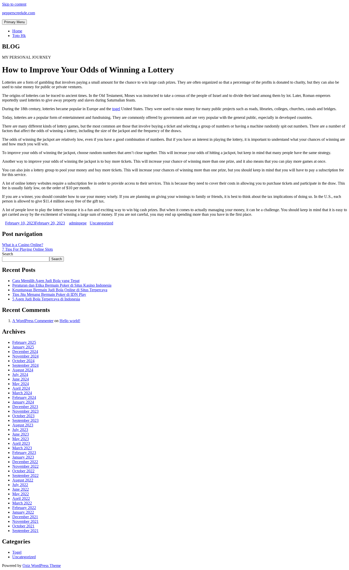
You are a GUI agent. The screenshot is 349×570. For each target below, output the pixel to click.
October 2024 (23, 361)
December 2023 (25, 406)
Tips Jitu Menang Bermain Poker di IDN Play (49, 294)
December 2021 (25, 517)
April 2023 (21, 443)
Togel (16, 552)
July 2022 (20, 485)
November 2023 (25, 411)
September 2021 (25, 530)
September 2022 (25, 475)
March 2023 (22, 448)
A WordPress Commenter (32, 321)
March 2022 (22, 503)
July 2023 (20, 429)
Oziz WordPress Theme (41, 565)
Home (17, 31)
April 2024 (21, 388)
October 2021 (23, 526)
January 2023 (23, 457)
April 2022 (21, 498)
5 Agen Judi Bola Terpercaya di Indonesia (46, 299)
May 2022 (20, 494)
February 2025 (24, 342)
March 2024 (22, 393)
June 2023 (20, 434)
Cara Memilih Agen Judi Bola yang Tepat (45, 280)
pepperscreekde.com (18, 13)
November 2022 (25, 466)
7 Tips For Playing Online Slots (27, 249)
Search (7, 254)
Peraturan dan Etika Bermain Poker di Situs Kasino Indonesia (61, 285)
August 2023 (22, 425)
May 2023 (20, 439)
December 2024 (25, 351)
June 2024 (20, 379)
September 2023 (25, 420)
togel (116, 109)
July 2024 (20, 374)
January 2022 (23, 512)
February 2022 (24, 507)
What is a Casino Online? (22, 245)
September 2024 (25, 365)
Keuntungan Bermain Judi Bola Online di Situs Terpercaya (59, 290)
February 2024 (24, 397)
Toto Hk (19, 35)
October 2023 (23, 416)
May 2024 (20, 384)
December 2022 (25, 462)
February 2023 (24, 452)
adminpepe (78, 223)
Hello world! (70, 321)
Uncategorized (101, 223)
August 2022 (22, 480)
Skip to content (14, 4)
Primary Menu (14, 22)
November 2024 (25, 356)
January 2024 (23, 402)
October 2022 (23, 471)
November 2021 (25, 521)
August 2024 (22, 370)
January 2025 (23, 347)
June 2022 (20, 489)
